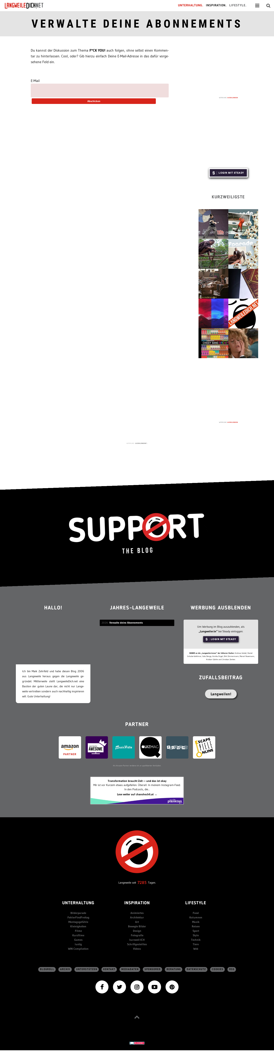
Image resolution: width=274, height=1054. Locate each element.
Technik (196, 940)
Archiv (65, 969)
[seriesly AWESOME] (97, 747)
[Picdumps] (177, 747)
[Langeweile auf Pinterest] (172, 986)
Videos (137, 948)
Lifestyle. (238, 5)
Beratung (174, 969)
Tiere (196, 944)
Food (196, 913)
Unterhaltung (78, 903)
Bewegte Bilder (137, 926)
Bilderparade (78, 913)
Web (195, 948)
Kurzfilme (78, 935)
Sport (196, 931)
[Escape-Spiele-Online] (204, 747)
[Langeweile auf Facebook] (102, 986)
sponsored (153, 969)
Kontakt (109, 969)
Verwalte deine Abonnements (137, 23)
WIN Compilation (78, 948)
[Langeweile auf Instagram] (137, 986)
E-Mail (35, 81)
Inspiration (137, 903)
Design (137, 931)
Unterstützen (86, 969)
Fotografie (137, 935)
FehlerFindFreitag (78, 917)
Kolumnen (195, 917)
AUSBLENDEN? (141, 443)
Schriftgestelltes (137, 944)
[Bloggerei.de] (137, 1043)
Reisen (196, 926)
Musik (195, 922)
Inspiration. (216, 5)
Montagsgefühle (78, 922)
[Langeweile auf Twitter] (119, 986)
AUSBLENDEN (232, 98)
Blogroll (47, 969)
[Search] (268, 5)
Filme (78, 931)
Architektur (137, 917)
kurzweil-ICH (137, 940)
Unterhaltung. (190, 5)
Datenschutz (196, 969)
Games (78, 940)
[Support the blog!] (137, 533)
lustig (78, 944)
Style (196, 935)
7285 (142, 882)
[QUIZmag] (150, 747)
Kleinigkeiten (78, 926)
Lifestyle (195, 903)
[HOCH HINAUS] (137, 1017)
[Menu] (257, 5)
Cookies (217, 969)
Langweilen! (221, 694)
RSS (231, 969)
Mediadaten (130, 969)
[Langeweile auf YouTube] (154, 986)
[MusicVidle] (123, 747)
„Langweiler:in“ (208, 631)
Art (137, 922)
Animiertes (137, 913)
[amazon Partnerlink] (70, 747)
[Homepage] (27, 5)
